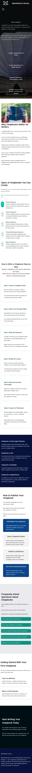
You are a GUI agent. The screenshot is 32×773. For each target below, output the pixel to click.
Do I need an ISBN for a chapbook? (12, 625)
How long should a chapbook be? (12, 619)
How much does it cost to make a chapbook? (15, 637)
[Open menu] (3, 9)
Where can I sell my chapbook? (11, 642)
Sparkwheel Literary (20, 3)
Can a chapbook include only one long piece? (15, 631)
